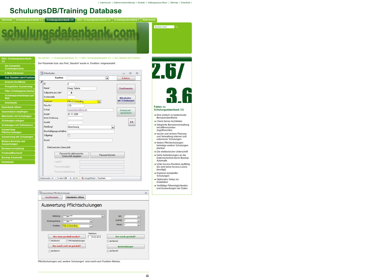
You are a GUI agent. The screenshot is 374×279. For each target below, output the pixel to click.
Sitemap (174, 2)
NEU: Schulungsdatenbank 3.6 (16, 60)
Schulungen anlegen (13, 120)
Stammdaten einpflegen (15, 111)
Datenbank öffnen (11, 107)
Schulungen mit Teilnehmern (17, 125)
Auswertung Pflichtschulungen (11, 131)
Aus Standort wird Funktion (20, 77)
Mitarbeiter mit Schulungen (16, 116)
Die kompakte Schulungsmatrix (14, 67)
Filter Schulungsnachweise (20, 91)
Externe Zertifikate (15, 82)
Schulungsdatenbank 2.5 (29, 20)
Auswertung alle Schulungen (17, 137)
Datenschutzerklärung (124, 2)
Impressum (105, 2)
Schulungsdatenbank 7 (126, 20)
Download (185, 2)
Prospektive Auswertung (18, 86)
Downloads (11, 102)
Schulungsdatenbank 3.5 (60, 20)
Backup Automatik (12, 157)
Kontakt (141, 2)
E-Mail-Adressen (14, 73)
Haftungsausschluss (157, 2)
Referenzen (149, 20)
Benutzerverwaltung (13, 148)
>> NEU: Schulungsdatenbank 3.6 (95, 58)
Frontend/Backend (12, 153)
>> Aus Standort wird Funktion (126, 58)
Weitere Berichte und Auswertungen (13, 142)
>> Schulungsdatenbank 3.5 (64, 58)
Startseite (7, 20)
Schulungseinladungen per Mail (19, 97)
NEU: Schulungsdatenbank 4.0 (94, 20)
